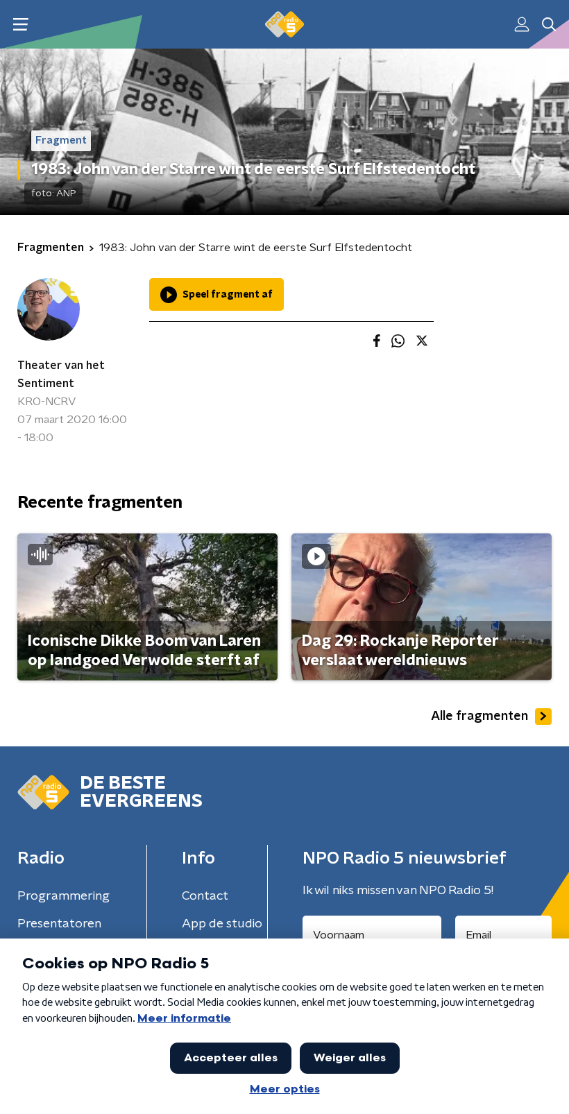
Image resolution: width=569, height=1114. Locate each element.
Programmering (63, 896)
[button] (20, 24)
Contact (205, 896)
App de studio (222, 924)
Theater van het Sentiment (61, 374)
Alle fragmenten (479, 716)
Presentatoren (59, 924)
